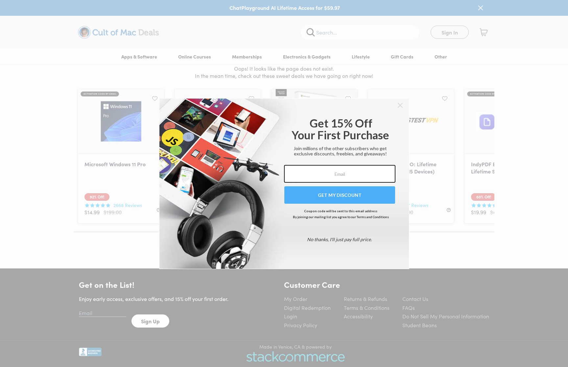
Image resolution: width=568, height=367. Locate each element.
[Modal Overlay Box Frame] (284, 183)
